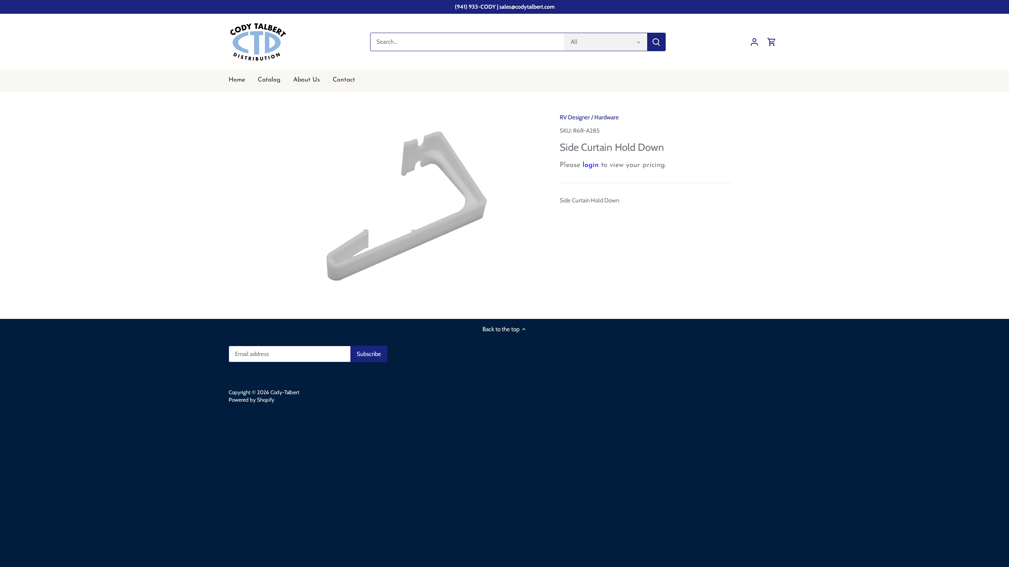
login (591, 165)
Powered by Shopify (251, 400)
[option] (408, 205)
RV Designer (575, 117)
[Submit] (656, 42)
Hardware (606, 117)
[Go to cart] (771, 42)
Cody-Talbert (285, 392)
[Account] (754, 42)
